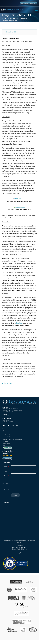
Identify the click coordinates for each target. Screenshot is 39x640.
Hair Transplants (7, 435)
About (4, 431)
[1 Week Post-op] (19, 199)
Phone (6, 476)
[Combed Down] (19, 207)
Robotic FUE (6, 437)
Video (4, 445)
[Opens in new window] (15, 563)
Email (7, 471)
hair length (19, 323)
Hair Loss (5, 441)
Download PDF (11, 32)
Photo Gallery (6, 443)
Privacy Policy (20, 553)
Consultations (6, 433)
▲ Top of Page (7, 383)
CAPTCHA (6, 489)
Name (6, 466)
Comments (5, 483)
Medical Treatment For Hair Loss (12, 439)
